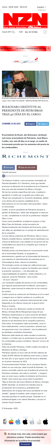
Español (40, 7)
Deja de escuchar (27, 167)
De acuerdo (25, 444)
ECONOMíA (6, 123)
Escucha (9, 167)
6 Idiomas (42, 10)
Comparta (31, 124)
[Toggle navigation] (45, 32)
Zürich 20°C (7, 32)
